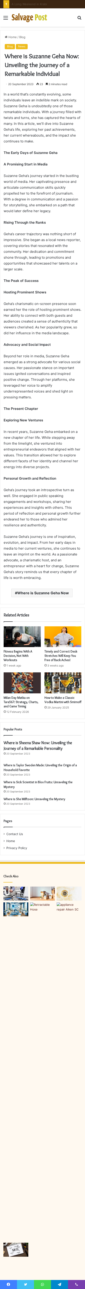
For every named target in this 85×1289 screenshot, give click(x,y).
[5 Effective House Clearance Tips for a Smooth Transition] (42, 894)
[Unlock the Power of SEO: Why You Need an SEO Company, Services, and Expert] (15, 1250)
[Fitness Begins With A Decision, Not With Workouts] (22, 636)
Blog (22, 37)
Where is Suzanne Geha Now (43, 593)
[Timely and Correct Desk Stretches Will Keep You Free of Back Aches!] (63, 636)
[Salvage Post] (29, 17)
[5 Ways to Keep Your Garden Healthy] (42, 1071)
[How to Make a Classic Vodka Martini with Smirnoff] (63, 682)
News (21, 46)
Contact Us (14, 834)
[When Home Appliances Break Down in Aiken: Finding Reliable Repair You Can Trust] (69, 909)
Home (12, 37)
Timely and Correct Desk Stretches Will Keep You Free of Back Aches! (60, 655)
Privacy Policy (16, 848)
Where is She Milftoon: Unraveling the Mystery (34, 799)
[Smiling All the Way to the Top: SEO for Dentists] (15, 909)
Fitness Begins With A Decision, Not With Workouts (18, 655)
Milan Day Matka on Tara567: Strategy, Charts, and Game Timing (21, 702)
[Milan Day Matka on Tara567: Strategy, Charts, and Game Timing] (22, 682)
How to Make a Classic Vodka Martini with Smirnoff (62, 700)
